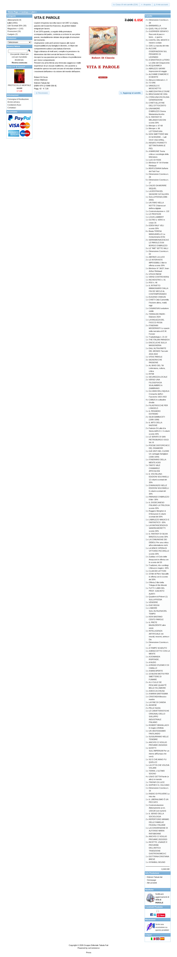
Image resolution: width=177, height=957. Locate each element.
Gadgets (11, 34)
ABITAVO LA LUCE (157, 257)
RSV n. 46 (153, 283)
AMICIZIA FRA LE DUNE (159, 91)
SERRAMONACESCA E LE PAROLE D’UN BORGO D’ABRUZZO (159, 243)
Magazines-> (12, 29)
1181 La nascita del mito (159, 46)
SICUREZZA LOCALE (158, 377)
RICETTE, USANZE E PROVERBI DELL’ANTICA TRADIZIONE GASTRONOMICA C (158, 848)
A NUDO (152, 662)
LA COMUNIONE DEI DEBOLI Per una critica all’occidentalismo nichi (158, 542)
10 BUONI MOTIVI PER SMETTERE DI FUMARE (159, 677)
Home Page (13, 12)
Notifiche (149, 890)
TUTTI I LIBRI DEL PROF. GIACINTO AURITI (157, 591)
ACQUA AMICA (155, 66)
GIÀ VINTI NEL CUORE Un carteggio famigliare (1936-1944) (159, 454)
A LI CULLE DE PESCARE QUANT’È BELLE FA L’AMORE (157, 685)
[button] (125, 5)
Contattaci (11, 108)
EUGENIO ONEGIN (157, 297)
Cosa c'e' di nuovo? (16, 67)
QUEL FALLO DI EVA (158, 29)
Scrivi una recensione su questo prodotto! (162, 927)
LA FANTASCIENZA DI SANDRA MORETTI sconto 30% (158, 528)
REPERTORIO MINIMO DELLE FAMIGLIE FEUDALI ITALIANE (159, 822)
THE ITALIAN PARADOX (159, 340)
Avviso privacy (13, 102)
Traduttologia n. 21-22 (158, 337)
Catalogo (24, 12)
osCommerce (94, 948)
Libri (33, 12)
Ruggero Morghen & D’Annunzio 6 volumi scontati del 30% (157, 514)
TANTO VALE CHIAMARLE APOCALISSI (154, 468)
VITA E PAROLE (155, 357)
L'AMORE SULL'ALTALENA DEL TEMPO (158, 611)
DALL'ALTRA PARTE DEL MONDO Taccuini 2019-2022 (158, 351)
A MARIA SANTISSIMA (158, 694)
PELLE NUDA (154, 708)
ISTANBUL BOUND (157, 862)
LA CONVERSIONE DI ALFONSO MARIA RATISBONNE (158, 831)
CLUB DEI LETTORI (157, 571)
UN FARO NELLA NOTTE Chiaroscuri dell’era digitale (157, 205)
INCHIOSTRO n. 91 (157, 280)
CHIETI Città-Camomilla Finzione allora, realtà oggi (159, 302)
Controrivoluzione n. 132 (159, 211)
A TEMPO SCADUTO (158, 648)
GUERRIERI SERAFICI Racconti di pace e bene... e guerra (159, 34)
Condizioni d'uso (14, 105)
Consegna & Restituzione (18, 99)
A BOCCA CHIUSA (157, 691)
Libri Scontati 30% (14, 26)
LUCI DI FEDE (155, 160)
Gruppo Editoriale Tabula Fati (96, 945)
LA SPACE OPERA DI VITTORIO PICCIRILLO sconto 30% (159, 551)
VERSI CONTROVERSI (159, 277)
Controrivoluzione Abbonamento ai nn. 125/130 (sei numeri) (157, 808)
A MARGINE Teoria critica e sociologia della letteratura (159, 154)
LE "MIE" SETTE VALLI (158, 248)
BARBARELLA (155, 26)
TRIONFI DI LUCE (157, 782)
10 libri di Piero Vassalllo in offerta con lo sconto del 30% (159, 576)
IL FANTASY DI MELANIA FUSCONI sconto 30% (157, 120)
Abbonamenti (12, 20)
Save (162, 915)
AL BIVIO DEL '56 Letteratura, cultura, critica (157, 368)
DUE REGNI (154, 605)
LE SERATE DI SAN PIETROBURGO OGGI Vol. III (159, 439)
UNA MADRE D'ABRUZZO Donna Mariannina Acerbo (157, 111)
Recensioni (150, 920)
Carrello (148, 16)
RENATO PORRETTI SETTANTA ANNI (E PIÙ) (158, 145)
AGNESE (153, 705)
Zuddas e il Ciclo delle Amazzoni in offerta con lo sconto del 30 (159, 559)
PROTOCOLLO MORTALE (19, 85)
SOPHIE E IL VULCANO (159, 785)
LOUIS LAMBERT (156, 217)
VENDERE (153, 602)
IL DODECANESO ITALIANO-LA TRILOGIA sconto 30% (159, 505)
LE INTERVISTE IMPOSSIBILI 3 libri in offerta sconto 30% (158, 262)
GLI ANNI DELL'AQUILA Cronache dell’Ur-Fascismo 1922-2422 (159, 394)
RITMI (151, 374)
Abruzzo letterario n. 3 (158, 80)
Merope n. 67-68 (156, 126)
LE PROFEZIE (155, 214)
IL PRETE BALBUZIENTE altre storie (157, 625)
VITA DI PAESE (155, 274)
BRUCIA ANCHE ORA (158, 94)
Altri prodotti (152, 883)
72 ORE (152, 83)
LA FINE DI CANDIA (157, 702)
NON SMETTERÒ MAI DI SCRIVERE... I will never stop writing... (158, 137)
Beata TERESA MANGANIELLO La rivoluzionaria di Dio (157, 234)
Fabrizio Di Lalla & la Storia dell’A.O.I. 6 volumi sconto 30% (159, 431)
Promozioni (12, 31)
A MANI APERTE (156, 671)
